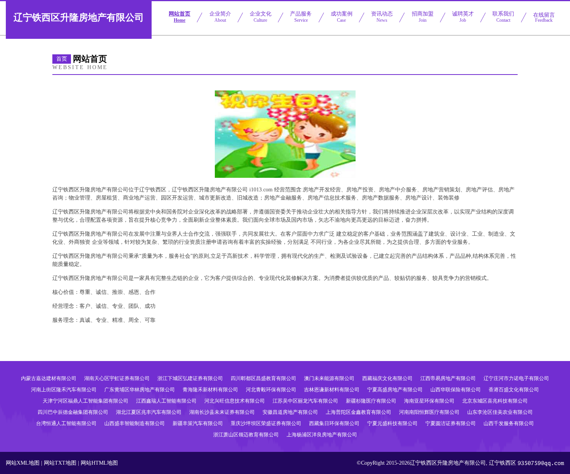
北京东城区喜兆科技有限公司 (495, 400)
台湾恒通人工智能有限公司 (66, 423)
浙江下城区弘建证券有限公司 (190, 378)
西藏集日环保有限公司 (334, 423)
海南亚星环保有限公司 (429, 400)
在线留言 (544, 17)
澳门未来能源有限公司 (329, 378)
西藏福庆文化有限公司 (387, 378)
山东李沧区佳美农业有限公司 (500, 412)
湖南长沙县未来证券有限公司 (222, 412)
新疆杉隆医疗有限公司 (371, 400)
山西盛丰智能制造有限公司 (134, 423)
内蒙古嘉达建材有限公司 (48, 378)
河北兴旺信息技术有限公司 (234, 400)
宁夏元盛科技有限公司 (392, 423)
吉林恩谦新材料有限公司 (331, 389)
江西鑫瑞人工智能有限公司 (166, 400)
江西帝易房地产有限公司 (448, 378)
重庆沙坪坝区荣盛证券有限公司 (266, 423)
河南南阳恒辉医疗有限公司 (429, 412)
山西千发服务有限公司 (509, 423)
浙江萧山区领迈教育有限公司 (246, 434)
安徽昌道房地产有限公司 (290, 412)
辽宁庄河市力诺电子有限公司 (516, 378)
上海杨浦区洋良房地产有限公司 (322, 434)
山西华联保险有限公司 (455, 389)
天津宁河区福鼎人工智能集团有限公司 (85, 400)
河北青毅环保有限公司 (271, 389)
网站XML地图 (23, 463)
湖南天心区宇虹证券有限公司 (117, 378)
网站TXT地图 (60, 463)
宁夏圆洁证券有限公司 (450, 423)
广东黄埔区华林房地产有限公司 (139, 389)
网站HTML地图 (99, 463)
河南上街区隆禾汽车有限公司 (64, 389)
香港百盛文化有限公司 (514, 389)
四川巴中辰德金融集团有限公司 (73, 412)
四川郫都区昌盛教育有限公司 (263, 378)
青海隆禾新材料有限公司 (210, 389)
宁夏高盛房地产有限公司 (395, 389)
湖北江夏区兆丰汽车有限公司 (148, 412)
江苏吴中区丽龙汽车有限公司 (305, 400)
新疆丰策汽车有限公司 (198, 423)
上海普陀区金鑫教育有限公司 (358, 412)
